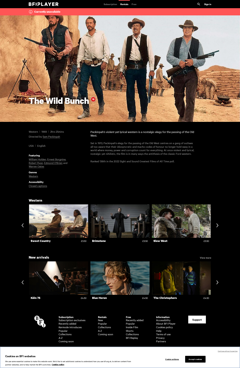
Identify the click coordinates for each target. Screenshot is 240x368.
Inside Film (132, 327)
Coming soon (66, 341)
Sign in (207, 4)
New (100, 320)
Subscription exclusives (72, 320)
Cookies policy (164, 327)
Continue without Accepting (228, 351)
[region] (120, 357)
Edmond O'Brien (53, 163)
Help (158, 330)
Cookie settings (172, 359)
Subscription (110, 4)
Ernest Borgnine (56, 159)
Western (33, 176)
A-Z (61, 338)
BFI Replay (132, 338)
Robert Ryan (36, 163)
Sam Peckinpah (51, 136)
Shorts (129, 330)
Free (134, 4)
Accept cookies (195, 359)
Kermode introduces (70, 327)
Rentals (124, 4)
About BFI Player (166, 323)
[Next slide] (217, 225)
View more (205, 257)
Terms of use (163, 334)
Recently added (67, 323)
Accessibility (163, 320)
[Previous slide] (23, 225)
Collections (65, 334)
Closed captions (38, 186)
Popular (63, 330)
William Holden (37, 159)
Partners (161, 341)
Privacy (160, 338)
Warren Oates (36, 166)
